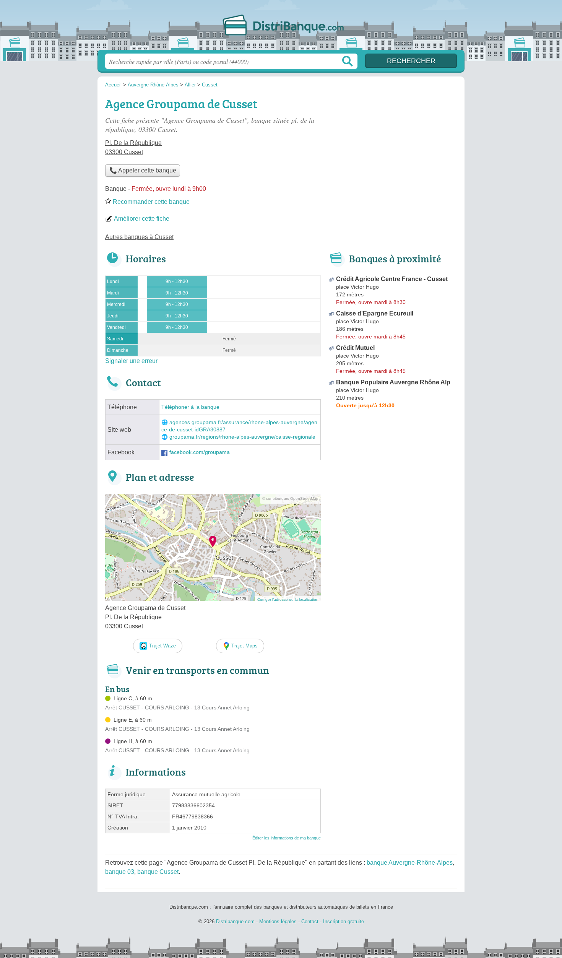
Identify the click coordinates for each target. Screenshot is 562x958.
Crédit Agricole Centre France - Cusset (392, 279)
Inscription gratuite (343, 921)
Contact (309, 921)
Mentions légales (278, 921)
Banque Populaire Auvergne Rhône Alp (393, 382)
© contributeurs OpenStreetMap (290, 498)
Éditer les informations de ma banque (286, 838)
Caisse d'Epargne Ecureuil (374, 313)
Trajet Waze (162, 646)
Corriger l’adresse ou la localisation (287, 599)
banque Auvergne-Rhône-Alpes (410, 862)
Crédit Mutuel (355, 348)
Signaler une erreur (131, 361)
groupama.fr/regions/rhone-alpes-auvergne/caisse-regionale (242, 437)
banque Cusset (158, 872)
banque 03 (119, 872)
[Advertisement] (392, 147)
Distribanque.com (281, 27)
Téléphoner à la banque (190, 407)
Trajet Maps (244, 646)
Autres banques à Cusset (139, 237)
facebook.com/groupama (199, 452)
